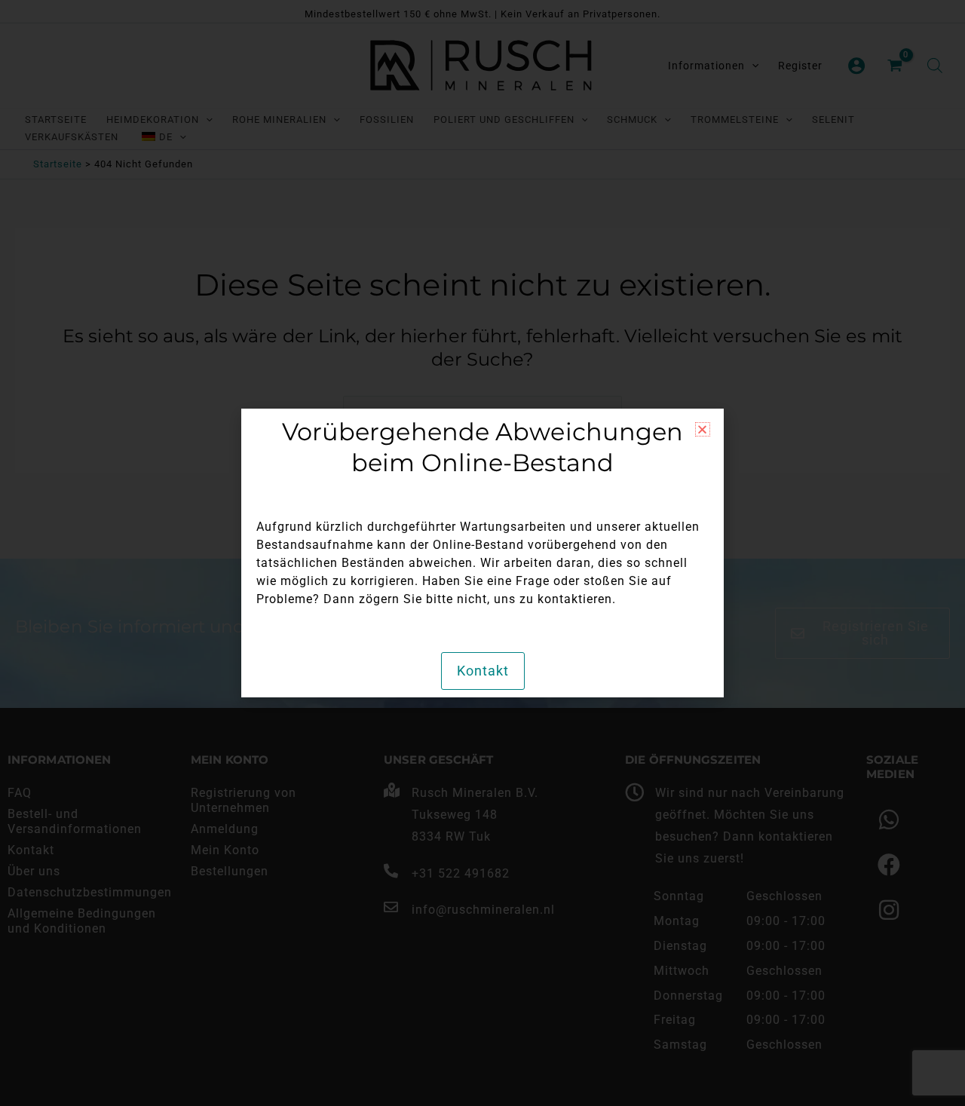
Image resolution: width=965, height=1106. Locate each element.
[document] (482, 553)
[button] (703, 429)
